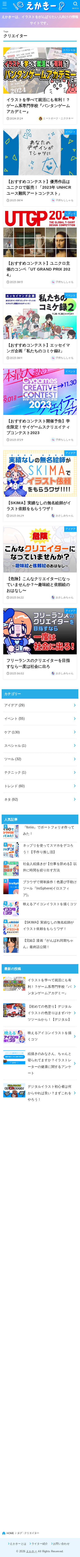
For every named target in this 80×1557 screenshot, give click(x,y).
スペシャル (15, 745)
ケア (12, 732)
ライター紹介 (40, 1543)
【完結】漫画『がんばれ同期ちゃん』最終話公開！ (48, 944)
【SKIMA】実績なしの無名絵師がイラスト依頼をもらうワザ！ (48, 925)
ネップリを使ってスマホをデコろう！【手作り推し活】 (48, 848)
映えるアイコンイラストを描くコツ (50, 904)
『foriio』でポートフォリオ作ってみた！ (48, 830)
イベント (14, 718)
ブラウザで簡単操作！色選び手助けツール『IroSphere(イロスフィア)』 (50, 888)
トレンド (14, 786)
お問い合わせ (61, 1543)
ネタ (11, 799)
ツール (12, 759)
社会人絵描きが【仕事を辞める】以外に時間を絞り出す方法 (50, 867)
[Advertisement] (40, 1286)
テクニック (15, 772)
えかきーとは (18, 1543)
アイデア (14, 705)
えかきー (31, 1551)
